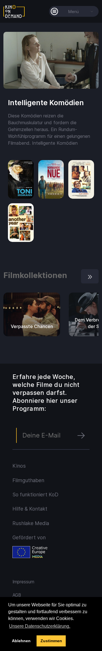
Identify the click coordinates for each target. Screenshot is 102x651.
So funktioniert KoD (35, 494)
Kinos (19, 466)
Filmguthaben (28, 480)
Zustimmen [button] (51, 640)
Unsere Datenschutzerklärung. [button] (39, 626)
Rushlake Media (30, 523)
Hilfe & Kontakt (29, 509)
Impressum (23, 581)
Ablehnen (21, 640)
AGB (16, 595)
